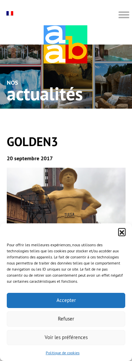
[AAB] (65, 44)
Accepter (66, 300)
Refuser (66, 318)
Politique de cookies (63, 352)
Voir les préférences (66, 337)
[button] (121, 231)
